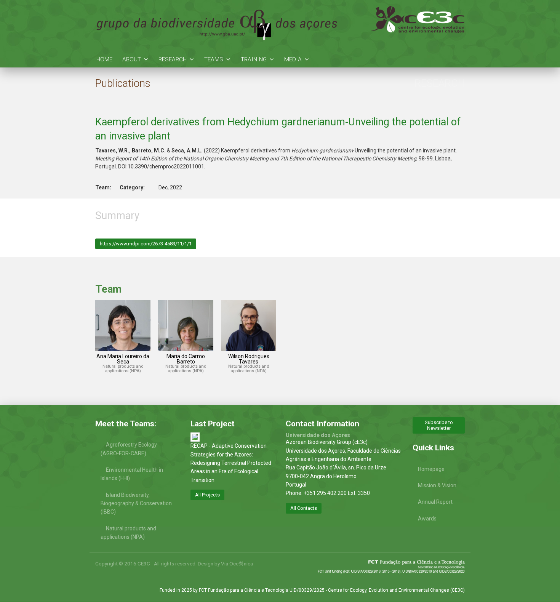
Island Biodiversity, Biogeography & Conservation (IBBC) (136, 503)
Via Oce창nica (237, 563)
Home (104, 59)
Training (254, 59)
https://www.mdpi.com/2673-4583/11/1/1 (146, 244)
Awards (427, 519)
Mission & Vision (437, 485)
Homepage (431, 469)
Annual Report (435, 502)
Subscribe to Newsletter (439, 425)
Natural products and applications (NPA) (128, 532)
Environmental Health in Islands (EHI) (132, 474)
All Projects (207, 495)
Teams (213, 59)
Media (293, 59)
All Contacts (303, 508)
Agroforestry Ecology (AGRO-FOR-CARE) (129, 449)
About (131, 59)
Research (172, 59)
